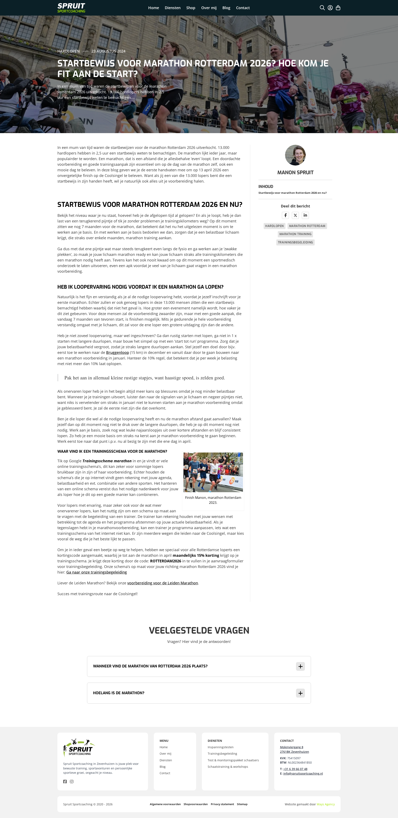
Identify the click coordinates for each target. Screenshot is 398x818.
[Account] (330, 7)
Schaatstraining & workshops (228, 767)
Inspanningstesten (221, 747)
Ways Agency (326, 804)
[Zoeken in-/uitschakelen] (322, 7)
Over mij (209, 7)
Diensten (173, 7)
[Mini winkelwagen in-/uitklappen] (338, 7)
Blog (226, 7)
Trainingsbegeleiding (295, 242)
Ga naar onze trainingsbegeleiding (96, 572)
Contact (243, 7)
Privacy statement (222, 804)
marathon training (295, 234)
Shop (190, 7)
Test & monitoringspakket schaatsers (233, 760)
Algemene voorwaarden (165, 804)
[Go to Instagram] (72, 782)
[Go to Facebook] (65, 782)
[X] (295, 215)
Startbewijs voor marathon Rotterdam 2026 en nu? (292, 193)
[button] (199, 666)
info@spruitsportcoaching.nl (303, 773)
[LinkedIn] (305, 215)
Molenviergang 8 (291, 747)
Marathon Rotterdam (307, 226)
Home (153, 7)
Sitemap (242, 804)
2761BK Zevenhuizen (294, 752)
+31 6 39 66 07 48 (295, 769)
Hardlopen (274, 226)
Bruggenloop (117, 352)
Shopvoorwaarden (196, 804)
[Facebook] (285, 215)
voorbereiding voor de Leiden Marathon (162, 582)
